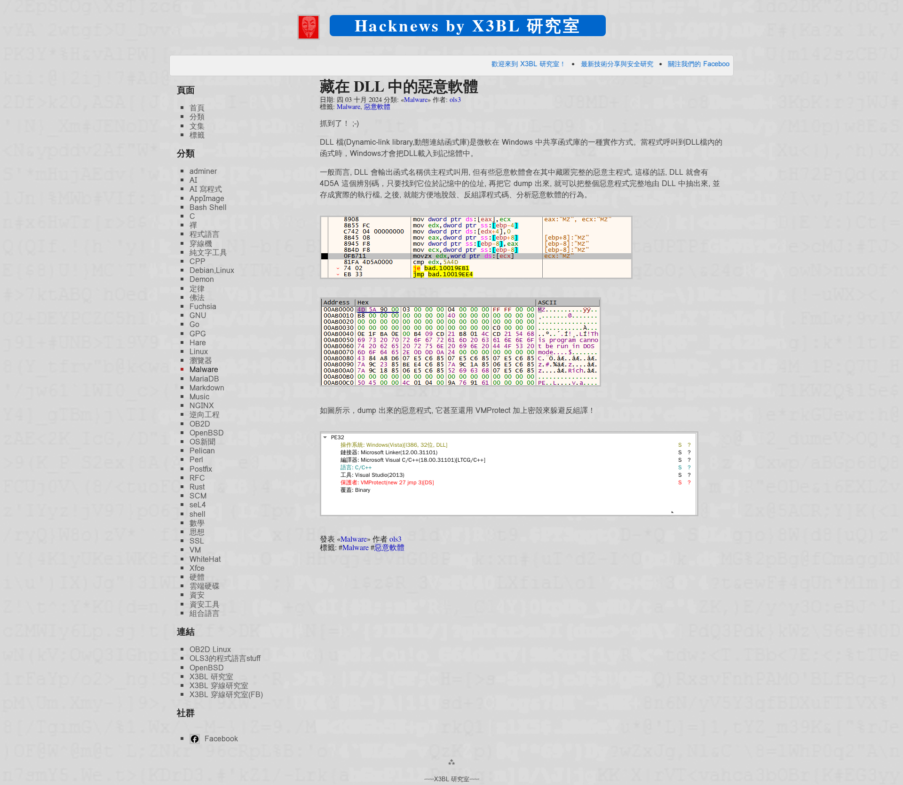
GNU (198, 315)
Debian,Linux (212, 270)
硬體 (197, 577)
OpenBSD (207, 433)
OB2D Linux (210, 649)
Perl (196, 460)
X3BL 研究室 (211, 677)
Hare (198, 343)
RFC (197, 478)
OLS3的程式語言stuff (225, 658)
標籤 (197, 135)
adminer (203, 171)
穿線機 (201, 243)
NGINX (202, 406)
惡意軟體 (377, 106)
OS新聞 (202, 442)
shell (198, 514)
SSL (197, 541)
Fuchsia (203, 306)
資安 (197, 595)
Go (194, 324)
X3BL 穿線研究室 (219, 686)
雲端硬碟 (205, 586)
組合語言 (205, 613)
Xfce (197, 568)
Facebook (220, 739)
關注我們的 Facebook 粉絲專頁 (688, 63)
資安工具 (205, 604)
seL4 (198, 505)
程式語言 (205, 234)
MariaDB (204, 379)
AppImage (207, 198)
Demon (202, 279)
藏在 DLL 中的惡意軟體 (399, 86)
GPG (198, 334)
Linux (199, 352)
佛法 (197, 297)
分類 (197, 117)
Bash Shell (208, 207)
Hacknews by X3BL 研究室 (468, 25)
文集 (197, 126)
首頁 (197, 108)
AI (193, 180)
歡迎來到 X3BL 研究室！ (502, 63)
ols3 (455, 99)
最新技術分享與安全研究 (590, 63)
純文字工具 (208, 252)
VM (195, 550)
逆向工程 (205, 414)
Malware (416, 99)
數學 (197, 523)
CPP (198, 261)
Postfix (201, 469)
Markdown (207, 388)
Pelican (202, 451)
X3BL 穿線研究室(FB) (226, 694)
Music (199, 397)
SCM (198, 496)
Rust (197, 487)
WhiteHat (205, 559)
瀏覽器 (201, 360)
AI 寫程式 (206, 189)
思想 (197, 532)
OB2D (200, 424)
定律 (197, 289)
